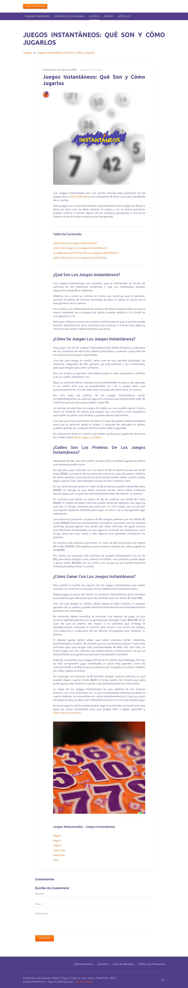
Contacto (102, 964)
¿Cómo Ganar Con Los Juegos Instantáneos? (80, 257)
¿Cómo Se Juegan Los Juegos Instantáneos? (80, 248)
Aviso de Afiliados (123, 964)
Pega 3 (57, 840)
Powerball (59, 855)
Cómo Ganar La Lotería (67, 713)
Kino (55, 860)
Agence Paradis (83, 981)
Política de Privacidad (151, 964)
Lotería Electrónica (80, 196)
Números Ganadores (38, 16)
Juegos (93, 16)
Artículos (124, 16)
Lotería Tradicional (35, 6)
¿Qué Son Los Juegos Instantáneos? (75, 243)
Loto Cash (59, 850)
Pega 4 (57, 845)
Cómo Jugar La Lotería (87, 437)
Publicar (44, 938)
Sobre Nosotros (83, 964)
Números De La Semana (68, 16)
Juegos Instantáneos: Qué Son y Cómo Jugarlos (66, 52)
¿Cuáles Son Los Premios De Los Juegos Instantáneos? (86, 253)
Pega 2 (57, 835)
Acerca (108, 16)
